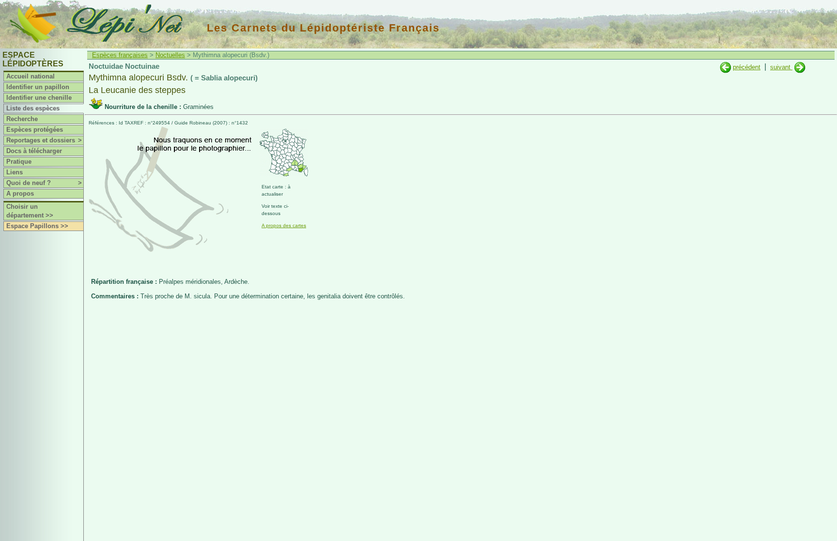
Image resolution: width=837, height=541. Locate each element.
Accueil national (30, 76)
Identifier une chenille (39, 97)
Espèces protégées (34, 129)
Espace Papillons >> (37, 226)
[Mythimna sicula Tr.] (800, 67)
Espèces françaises (120, 55)
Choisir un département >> (29, 211)
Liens (14, 172)
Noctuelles (170, 55)
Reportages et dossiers (44, 140)
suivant (781, 67)
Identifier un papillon (37, 87)
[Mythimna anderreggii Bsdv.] (725, 67)
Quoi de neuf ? (44, 182)
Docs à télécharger (34, 151)
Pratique (18, 161)
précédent (746, 67)
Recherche (22, 119)
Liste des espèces (33, 108)
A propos (20, 193)
